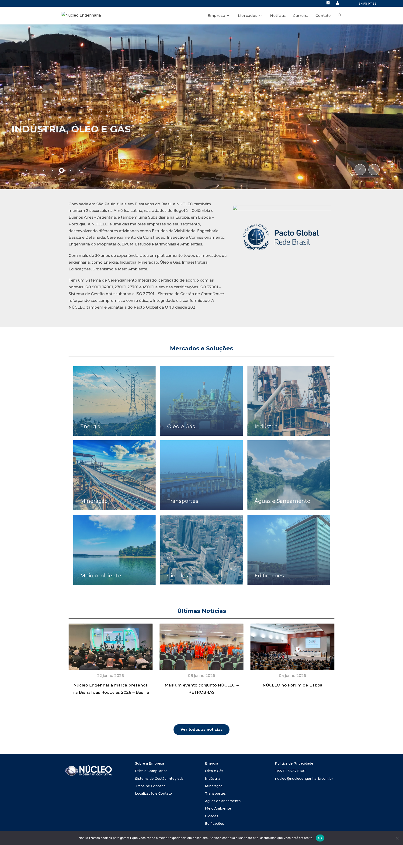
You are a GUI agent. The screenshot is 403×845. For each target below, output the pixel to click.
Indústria (212, 778)
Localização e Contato (153, 793)
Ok (320, 838)
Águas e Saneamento (223, 801)
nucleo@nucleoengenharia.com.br (304, 778)
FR (365, 3)
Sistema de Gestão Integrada (159, 778)
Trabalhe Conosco (150, 786)
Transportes (215, 793)
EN (361, 3)
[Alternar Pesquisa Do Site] (339, 15)
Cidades (211, 816)
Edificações (214, 823)
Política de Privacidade (294, 763)
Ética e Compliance (151, 771)
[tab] (26, 170)
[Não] (397, 838)
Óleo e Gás (214, 771)
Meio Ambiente (218, 808)
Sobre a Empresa (149, 763)
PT (370, 3)
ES (374, 3)
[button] (360, 169)
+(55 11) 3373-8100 (290, 771)
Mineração (213, 786)
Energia (211, 763)
